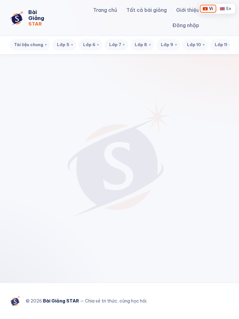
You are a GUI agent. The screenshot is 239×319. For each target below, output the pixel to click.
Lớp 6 (91, 44)
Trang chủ (105, 10)
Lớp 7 (117, 44)
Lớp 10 (195, 44)
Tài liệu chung (30, 44)
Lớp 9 (169, 44)
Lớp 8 (143, 44)
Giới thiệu (187, 10)
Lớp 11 (223, 44)
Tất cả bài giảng (146, 10)
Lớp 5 (65, 44)
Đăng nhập (185, 25)
